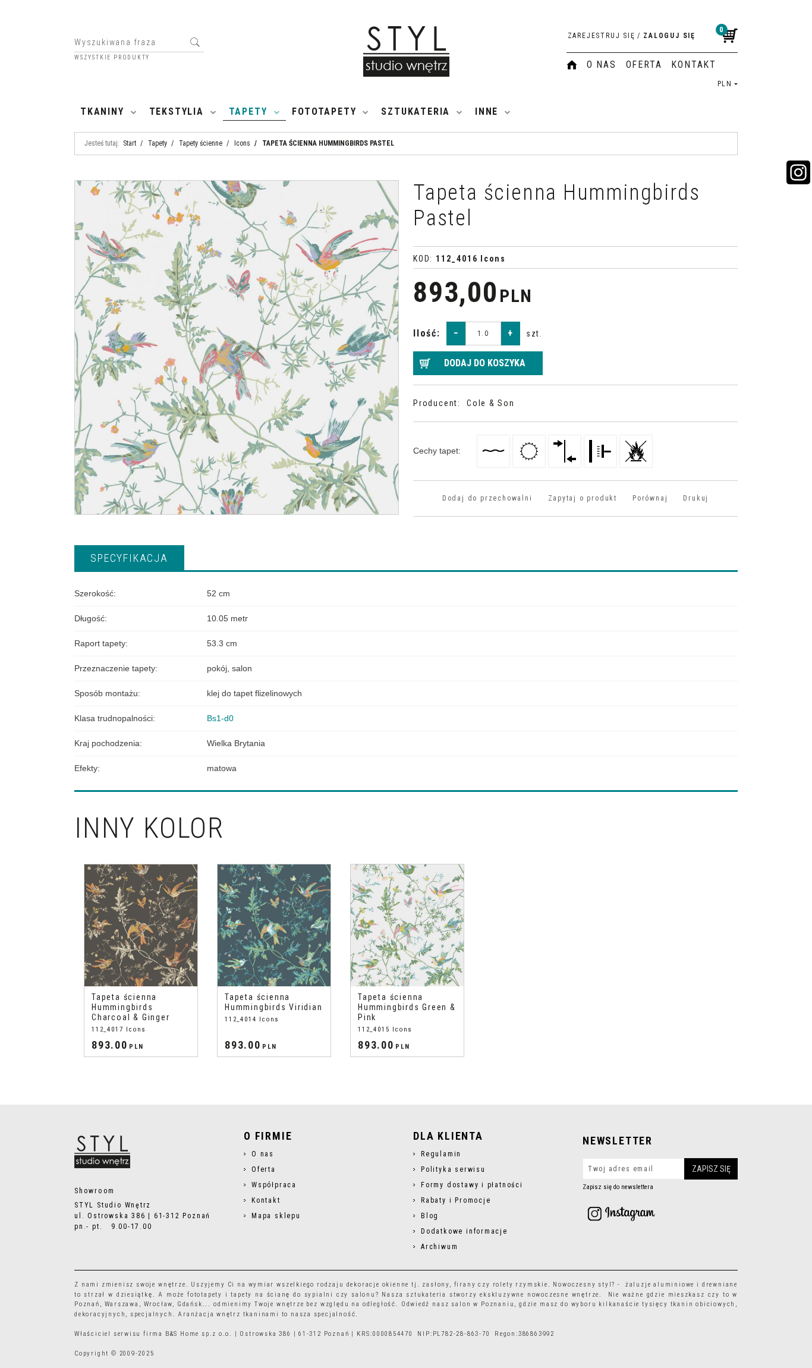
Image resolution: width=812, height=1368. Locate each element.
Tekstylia (176, 111)
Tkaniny (102, 111)
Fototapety (324, 111)
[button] (129, 557)
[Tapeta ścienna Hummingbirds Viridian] (274, 925)
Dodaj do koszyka (484, 363)
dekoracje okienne (378, 1284)
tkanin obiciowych (703, 1304)
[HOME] (571, 65)
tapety (241, 1294)
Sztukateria (415, 111)
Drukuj (696, 498)
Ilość (426, 333)
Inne (486, 111)
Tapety (248, 111)
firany (465, 1284)
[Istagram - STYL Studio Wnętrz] (621, 1213)
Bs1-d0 (220, 718)
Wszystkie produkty (112, 58)
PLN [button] (724, 84)
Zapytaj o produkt (582, 498)
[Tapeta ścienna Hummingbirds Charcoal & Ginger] (140, 925)
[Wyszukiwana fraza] (194, 42)
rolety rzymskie (520, 1284)
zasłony (435, 1284)
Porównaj (650, 498)
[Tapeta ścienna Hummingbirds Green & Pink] (407, 925)
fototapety (204, 1294)
